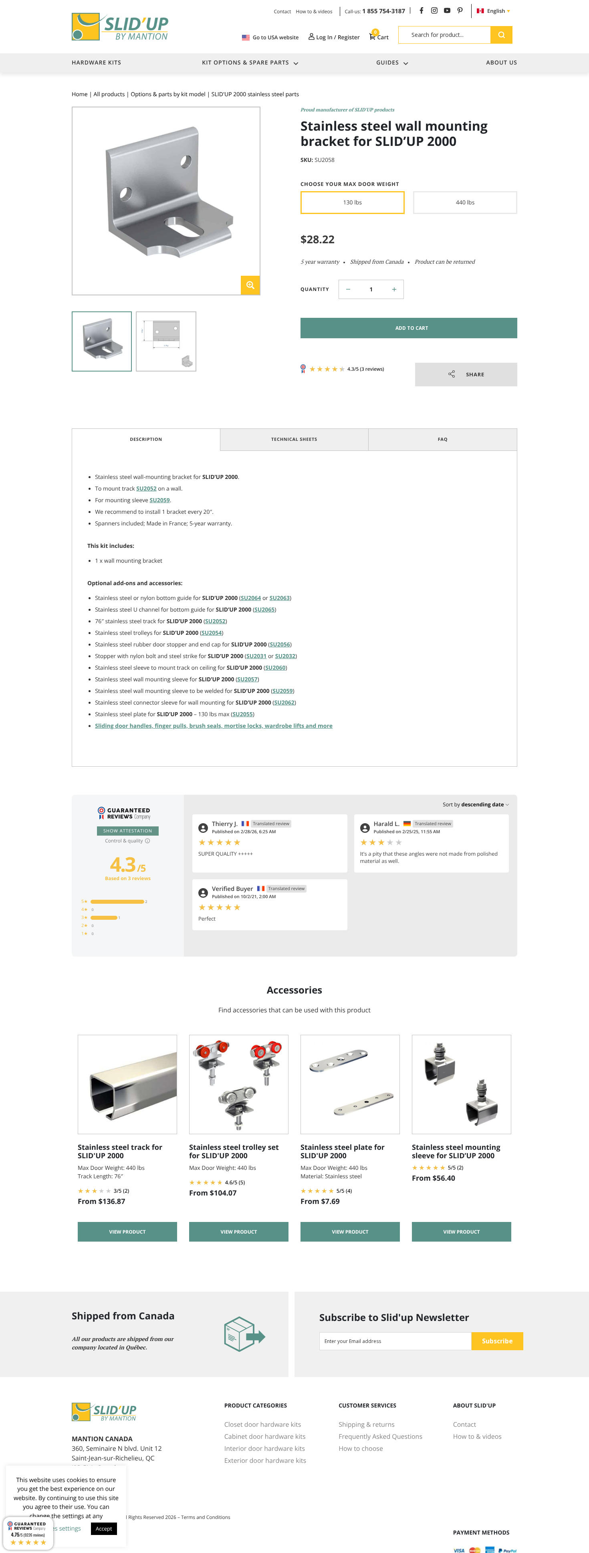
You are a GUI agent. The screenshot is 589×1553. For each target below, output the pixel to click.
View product (127, 1231)
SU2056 (280, 644)
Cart (381, 37)
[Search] (501, 35)
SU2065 (264, 610)
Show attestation (127, 831)
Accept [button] (104, 1528)
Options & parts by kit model (168, 94)
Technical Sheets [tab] (294, 439)
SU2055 (242, 714)
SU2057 (247, 679)
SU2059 (160, 500)
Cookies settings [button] (58, 1529)
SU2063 (280, 598)
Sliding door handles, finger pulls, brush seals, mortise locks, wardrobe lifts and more (214, 726)
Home (80, 94)
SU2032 (285, 656)
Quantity (315, 289)
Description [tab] (146, 439)
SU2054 (212, 633)
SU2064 (251, 598)
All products (109, 94)
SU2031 (256, 656)
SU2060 (275, 668)
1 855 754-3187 (383, 11)
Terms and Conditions (205, 1517)
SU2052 (146, 489)
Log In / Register (337, 37)
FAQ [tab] (443, 439)
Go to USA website (276, 37)
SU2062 (284, 703)
